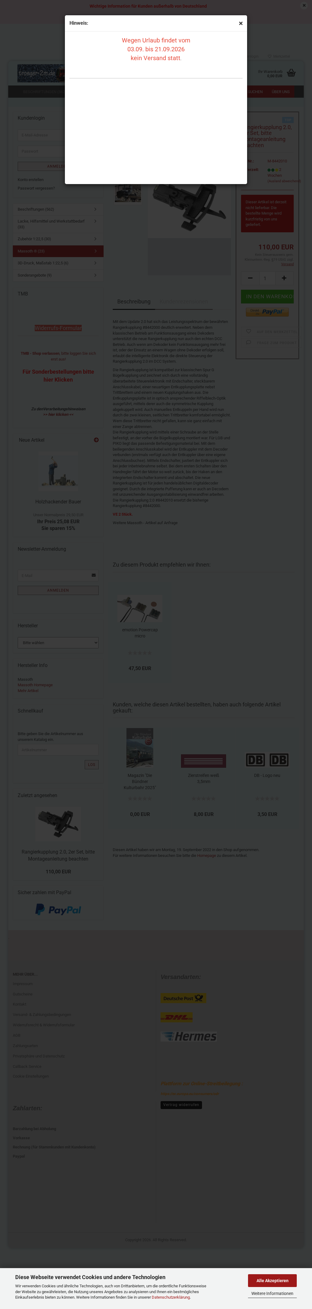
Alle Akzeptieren (273, 1280)
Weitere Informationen (272, 1293)
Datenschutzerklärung (171, 1297)
